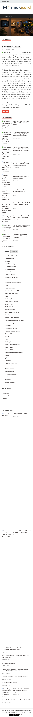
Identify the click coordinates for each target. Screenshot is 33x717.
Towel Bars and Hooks (10, 374)
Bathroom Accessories (10, 266)
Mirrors (7, 336)
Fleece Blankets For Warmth (9, 682)
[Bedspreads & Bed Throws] (7, 414)
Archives (14, 251)
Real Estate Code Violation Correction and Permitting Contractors (20, 236)
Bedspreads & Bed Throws (20, 413)
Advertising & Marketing (11, 255)
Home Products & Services (12, 312)
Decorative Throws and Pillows (13, 290)
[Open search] (29, 16)
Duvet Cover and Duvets (11, 293)
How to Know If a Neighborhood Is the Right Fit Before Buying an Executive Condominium (22, 163)
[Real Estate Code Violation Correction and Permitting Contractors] (7, 234)
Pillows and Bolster (10, 350)
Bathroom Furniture (10, 269)
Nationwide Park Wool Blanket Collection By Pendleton (16, 699)
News (6, 339)
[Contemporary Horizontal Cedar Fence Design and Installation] (7, 216)
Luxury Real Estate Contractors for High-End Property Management (21, 191)
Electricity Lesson (11, 46)
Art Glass (7, 261)
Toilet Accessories (9, 371)
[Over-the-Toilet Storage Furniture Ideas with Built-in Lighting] (7, 225)
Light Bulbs (4, 44)
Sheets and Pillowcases (10, 366)
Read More (5, 111)
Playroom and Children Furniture (13, 352)
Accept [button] (11, 714)
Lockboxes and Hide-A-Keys (12, 331)
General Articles (9, 304)
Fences (6, 296)
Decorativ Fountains (10, 288)
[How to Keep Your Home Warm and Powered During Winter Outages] (7, 121)
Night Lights (8, 341)
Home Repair (8, 315)
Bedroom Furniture (10, 274)
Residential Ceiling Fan (11, 363)
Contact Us (6, 393)
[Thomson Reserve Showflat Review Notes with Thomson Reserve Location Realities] (7, 203)
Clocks (6, 285)
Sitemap (5, 398)
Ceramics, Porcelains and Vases (13, 282)
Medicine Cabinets (9, 333)
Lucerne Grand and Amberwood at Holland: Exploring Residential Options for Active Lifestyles (21, 134)
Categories (6, 251)
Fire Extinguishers (9, 298)
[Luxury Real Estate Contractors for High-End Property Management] (7, 190)
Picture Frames (9, 347)
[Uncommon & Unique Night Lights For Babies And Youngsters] (7, 531)
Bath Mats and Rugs (10, 264)
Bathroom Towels (9, 272)
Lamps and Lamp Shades (11, 323)
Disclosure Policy (7, 396)
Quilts (6, 358)
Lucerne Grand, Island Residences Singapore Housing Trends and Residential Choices (22, 176)
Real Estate (8, 360)
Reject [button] (16, 714)
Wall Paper (8, 379)
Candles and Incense (10, 280)
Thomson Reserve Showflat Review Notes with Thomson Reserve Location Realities (22, 204)
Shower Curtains (9, 368)
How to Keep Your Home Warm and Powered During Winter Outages (21, 123)
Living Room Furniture (11, 328)
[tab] (6, 251)
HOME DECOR (9, 307)
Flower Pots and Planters (11, 301)
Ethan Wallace (15, 49)
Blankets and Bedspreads (11, 277)
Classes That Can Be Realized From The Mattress (15, 676)
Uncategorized (8, 376)
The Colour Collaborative (8, 663)
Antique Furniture (9, 258)
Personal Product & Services (12, 344)
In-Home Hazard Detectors (12, 317)
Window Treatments (10, 382)
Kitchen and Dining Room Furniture (14, 320)
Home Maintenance (10, 309)
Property (7, 355)
